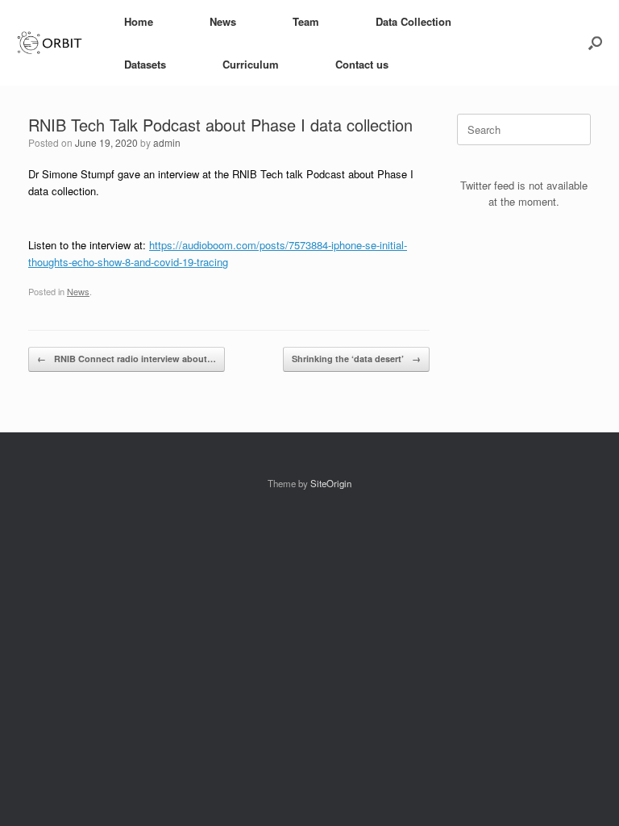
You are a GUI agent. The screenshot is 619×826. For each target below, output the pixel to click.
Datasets (145, 64)
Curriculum (250, 64)
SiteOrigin (330, 483)
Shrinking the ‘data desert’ (356, 359)
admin (167, 142)
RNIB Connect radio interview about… (126, 359)
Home (138, 21)
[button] (595, 43)
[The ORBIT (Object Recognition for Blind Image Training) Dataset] (50, 43)
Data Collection (413, 21)
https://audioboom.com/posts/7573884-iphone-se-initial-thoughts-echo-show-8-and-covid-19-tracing (217, 253)
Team (306, 21)
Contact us (361, 64)
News (223, 21)
